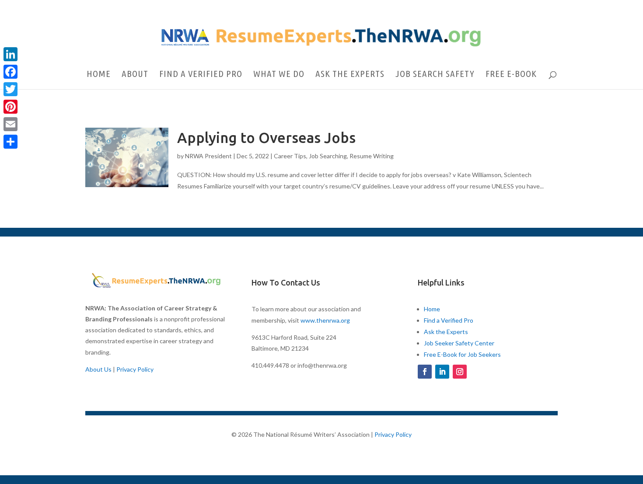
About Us (98, 369)
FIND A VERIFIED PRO (200, 74)
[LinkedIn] (10, 54)
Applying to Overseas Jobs (266, 137)
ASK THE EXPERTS (349, 74)
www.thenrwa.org (325, 320)
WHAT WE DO (278, 74)
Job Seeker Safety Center (459, 343)
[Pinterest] (10, 106)
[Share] (10, 141)
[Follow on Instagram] (460, 372)
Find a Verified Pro (448, 320)
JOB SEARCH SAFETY (435, 74)
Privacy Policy (135, 369)
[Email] (10, 124)
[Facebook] (10, 71)
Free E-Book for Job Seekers (462, 354)
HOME (99, 74)
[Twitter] (10, 89)
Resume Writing (371, 156)
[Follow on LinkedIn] (442, 372)
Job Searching (328, 156)
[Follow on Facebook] (425, 372)
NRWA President (208, 156)
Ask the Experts (446, 331)
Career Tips (290, 156)
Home (432, 309)
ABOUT (135, 74)
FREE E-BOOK (511, 74)
